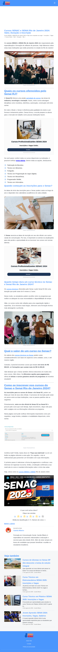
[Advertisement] (29, 17)
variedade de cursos (33, 98)
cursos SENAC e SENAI (27, 472)
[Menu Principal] (54, 3)
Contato (29, 643)
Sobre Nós (29, 640)
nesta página (20, 160)
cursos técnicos (12, 289)
